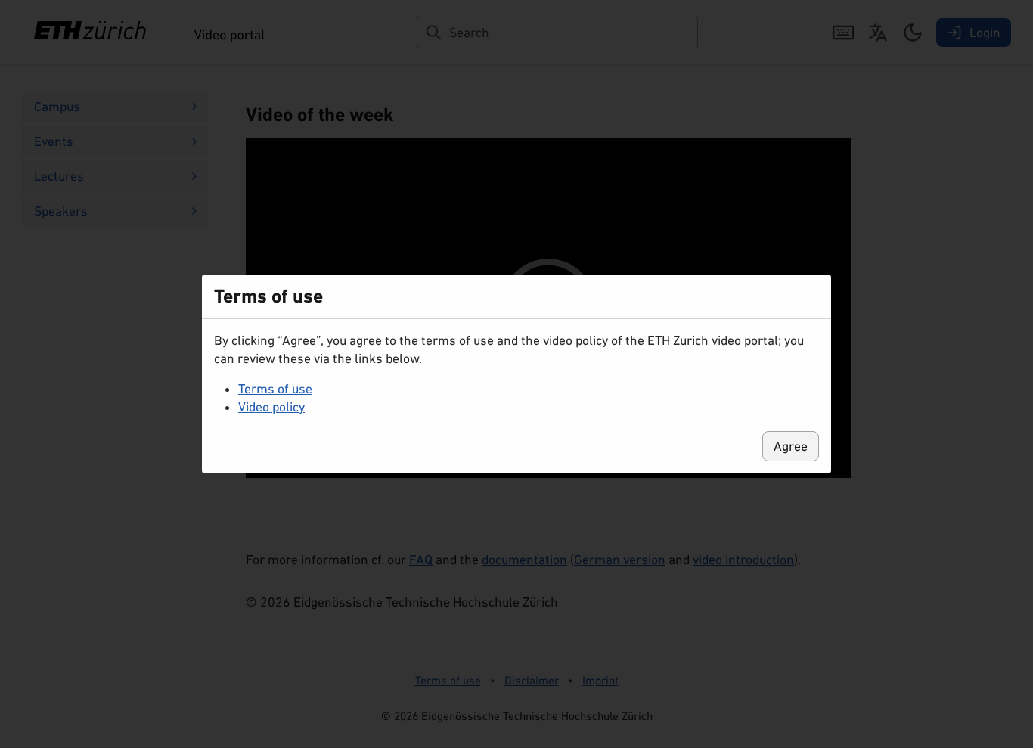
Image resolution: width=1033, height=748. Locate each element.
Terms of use (275, 388)
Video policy (271, 406)
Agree (791, 446)
